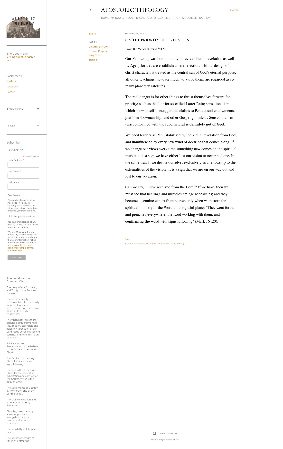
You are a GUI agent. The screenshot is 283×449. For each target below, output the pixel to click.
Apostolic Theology (134, 10)
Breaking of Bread (149, 17)
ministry (93, 59)
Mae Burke (173, 439)
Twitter (11, 91)
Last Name (14, 182)
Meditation (172, 17)
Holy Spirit (95, 55)
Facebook (12, 86)
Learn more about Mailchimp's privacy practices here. (21, 248)
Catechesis (189, 17)
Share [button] (92, 33)
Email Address (16, 160)
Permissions (14, 195)
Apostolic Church (99, 46)
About (130, 17)
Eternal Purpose (98, 51)
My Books (117, 17)
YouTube (12, 81)
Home (105, 17)
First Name (14, 171)
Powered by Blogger (167, 433)
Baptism (204, 17)
